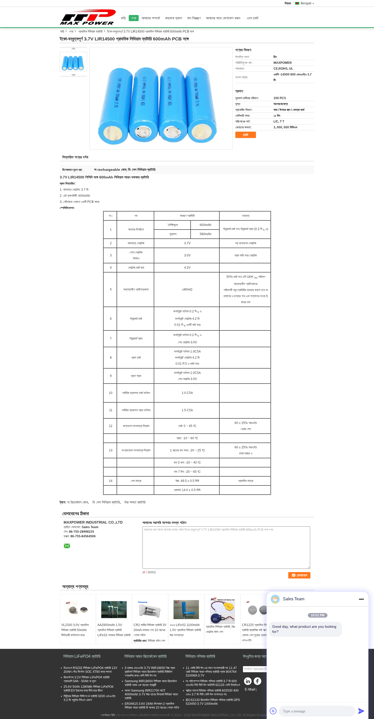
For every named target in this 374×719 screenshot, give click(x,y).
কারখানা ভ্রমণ (173, 18)
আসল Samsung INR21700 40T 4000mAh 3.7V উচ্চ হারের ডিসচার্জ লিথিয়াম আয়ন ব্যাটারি (151, 694)
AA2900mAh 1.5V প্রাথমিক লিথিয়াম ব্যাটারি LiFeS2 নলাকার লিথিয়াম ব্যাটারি (114, 630)
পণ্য (133, 18)
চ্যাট (245, 135)
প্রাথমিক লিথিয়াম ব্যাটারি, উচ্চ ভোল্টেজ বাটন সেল (220, 629)
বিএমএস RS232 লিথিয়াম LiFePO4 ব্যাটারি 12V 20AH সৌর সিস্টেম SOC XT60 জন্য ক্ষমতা (90, 670)
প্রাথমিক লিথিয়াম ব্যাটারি (90, 31)
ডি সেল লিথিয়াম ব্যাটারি (106, 502)
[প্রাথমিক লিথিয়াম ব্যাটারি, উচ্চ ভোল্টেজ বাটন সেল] (222, 610)
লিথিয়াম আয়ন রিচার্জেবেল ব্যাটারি (145, 656)
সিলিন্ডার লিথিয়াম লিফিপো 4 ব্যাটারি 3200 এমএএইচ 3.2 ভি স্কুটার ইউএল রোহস (90, 698)
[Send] (361, 710)
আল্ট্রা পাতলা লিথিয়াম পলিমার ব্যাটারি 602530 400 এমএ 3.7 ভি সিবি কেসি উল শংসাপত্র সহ (212, 692)
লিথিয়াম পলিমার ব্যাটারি (200, 656)
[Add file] (273, 710)
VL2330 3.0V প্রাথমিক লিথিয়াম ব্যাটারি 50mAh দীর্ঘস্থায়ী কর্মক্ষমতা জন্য (75, 630)
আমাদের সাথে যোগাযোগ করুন (223, 18)
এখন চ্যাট (252, 18)
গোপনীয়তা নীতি (107, 715)
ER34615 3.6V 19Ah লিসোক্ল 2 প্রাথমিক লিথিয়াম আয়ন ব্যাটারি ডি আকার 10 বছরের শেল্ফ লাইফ (152, 705)
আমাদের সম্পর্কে (150, 18)
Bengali (306, 3)
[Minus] (361, 599)
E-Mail (250, 689)
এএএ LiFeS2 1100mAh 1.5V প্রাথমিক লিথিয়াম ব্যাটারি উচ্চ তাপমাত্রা (185, 630)
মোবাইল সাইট (253, 695)
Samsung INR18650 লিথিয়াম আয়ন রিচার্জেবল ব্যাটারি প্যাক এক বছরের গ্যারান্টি (151, 683)
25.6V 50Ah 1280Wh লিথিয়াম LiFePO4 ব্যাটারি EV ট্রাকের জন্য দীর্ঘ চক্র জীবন (88, 688)
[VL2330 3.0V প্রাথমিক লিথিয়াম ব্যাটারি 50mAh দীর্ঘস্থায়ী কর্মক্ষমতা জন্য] (78, 609)
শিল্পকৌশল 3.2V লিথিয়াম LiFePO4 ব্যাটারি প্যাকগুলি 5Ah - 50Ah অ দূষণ (86, 679)
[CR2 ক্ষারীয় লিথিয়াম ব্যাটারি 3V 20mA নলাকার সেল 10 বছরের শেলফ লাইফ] (150, 609)
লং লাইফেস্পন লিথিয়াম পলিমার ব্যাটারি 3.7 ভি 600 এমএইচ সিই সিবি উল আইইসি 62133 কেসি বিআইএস (213, 683)
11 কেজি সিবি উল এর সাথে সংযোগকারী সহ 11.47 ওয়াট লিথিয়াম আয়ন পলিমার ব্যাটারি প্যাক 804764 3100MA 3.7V (211, 671)
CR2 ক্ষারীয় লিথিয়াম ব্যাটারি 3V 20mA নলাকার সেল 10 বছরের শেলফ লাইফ (150, 630)
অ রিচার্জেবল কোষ (77, 502)
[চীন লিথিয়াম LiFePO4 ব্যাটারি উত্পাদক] (89, 17)
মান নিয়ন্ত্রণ (193, 18)
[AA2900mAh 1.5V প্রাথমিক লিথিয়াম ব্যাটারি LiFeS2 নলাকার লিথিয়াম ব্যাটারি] (114, 609)
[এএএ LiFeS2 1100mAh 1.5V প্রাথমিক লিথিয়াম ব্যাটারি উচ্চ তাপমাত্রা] (186, 609)
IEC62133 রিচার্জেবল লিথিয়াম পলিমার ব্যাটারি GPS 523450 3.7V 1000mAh (213, 702)
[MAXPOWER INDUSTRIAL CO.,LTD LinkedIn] (248, 682)
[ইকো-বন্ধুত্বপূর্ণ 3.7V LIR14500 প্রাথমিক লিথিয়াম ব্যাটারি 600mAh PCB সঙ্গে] (161, 98)
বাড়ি (123, 18)
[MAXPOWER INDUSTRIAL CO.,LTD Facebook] (258, 682)
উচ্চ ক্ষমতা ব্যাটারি (135, 502)
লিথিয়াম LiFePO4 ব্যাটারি (81, 656)
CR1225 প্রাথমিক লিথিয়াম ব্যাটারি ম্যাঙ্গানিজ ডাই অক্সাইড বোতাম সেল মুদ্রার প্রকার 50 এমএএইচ (256, 632)
